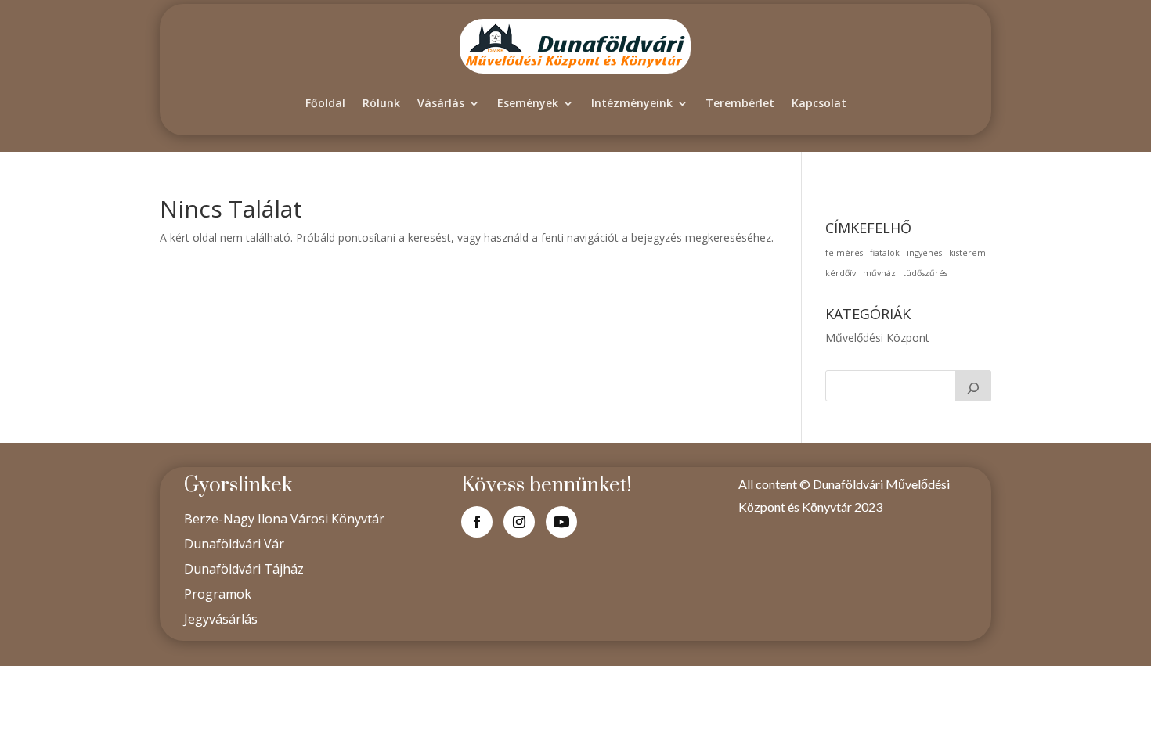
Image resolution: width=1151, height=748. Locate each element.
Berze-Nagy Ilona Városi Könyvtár (284, 518)
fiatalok (885, 252)
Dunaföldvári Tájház (244, 568)
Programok (217, 593)
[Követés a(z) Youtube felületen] (561, 522)
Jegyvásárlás (221, 619)
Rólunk (381, 102)
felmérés (844, 252)
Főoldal (325, 102)
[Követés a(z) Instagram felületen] (519, 522)
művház (879, 273)
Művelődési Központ (877, 337)
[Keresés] (973, 385)
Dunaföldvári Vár (234, 543)
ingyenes (924, 252)
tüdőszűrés (925, 273)
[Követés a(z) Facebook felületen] (477, 522)
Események (527, 102)
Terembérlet (739, 102)
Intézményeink (632, 102)
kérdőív (840, 273)
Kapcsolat (819, 102)
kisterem (967, 252)
